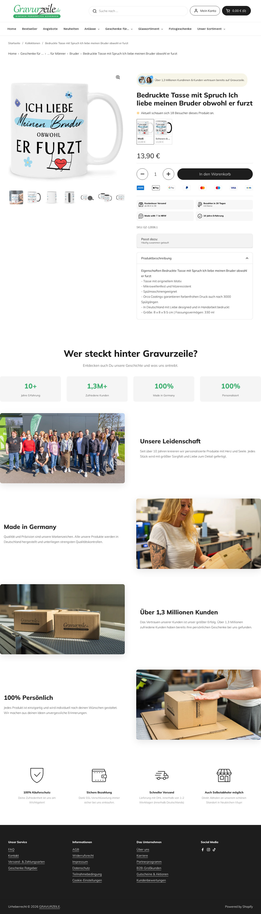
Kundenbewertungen (151, 880)
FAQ (11, 849)
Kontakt (13, 855)
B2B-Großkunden (149, 868)
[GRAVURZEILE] (37, 11)
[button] (236, 10)
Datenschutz (81, 868)
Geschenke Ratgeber (22, 868)
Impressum (80, 862)
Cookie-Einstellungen (87, 880)
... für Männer (56, 53)
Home (12, 53)
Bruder (74, 53)
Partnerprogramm (149, 862)
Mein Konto (208, 11)
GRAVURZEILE (49, 906)
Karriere (142, 855)
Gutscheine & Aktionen (152, 874)
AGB (75, 849)
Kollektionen (32, 43)
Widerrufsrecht (83, 855)
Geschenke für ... (32, 53)
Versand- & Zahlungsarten (26, 862)
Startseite (14, 43)
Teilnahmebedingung (87, 874)
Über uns (143, 849)
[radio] (145, 131)
